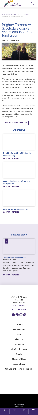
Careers (19, 324)
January (26, 14)
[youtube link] (21, 315)
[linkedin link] (17, 315)
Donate (19, 354)
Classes (19, 334)
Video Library (19, 364)
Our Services (19, 329)
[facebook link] (13, 315)
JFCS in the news (11, 14)
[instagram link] (24, 315)
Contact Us (19, 344)
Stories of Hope (19, 359)
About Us (19, 339)
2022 (19, 14)
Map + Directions (19, 306)
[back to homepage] (2, 14)
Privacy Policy (19, 406)
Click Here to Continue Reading (15, 123)
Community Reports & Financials (19, 369)
